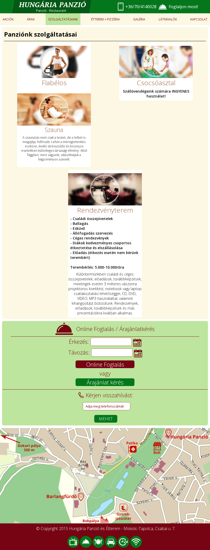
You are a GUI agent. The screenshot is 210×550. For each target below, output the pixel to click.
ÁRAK (31, 19)
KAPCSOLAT (198, 19)
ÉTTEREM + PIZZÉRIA (105, 19)
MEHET (106, 419)
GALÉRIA (139, 19)
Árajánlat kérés (105, 382)
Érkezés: (79, 341)
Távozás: (79, 352)
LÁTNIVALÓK (168, 19)
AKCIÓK (8, 19)
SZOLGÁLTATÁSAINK (63, 19)
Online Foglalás (105, 364)
